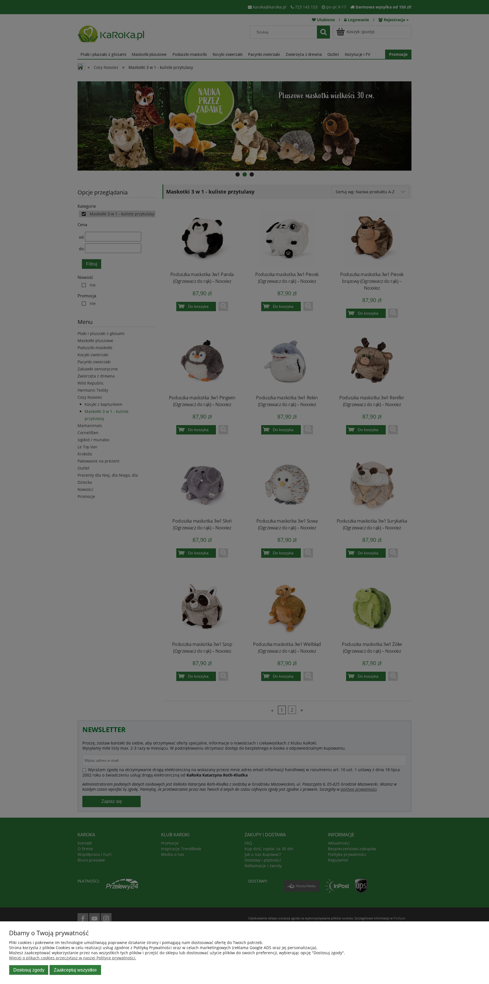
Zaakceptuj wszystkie (75, 969)
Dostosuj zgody (28, 969)
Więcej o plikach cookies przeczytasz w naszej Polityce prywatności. (72, 957)
